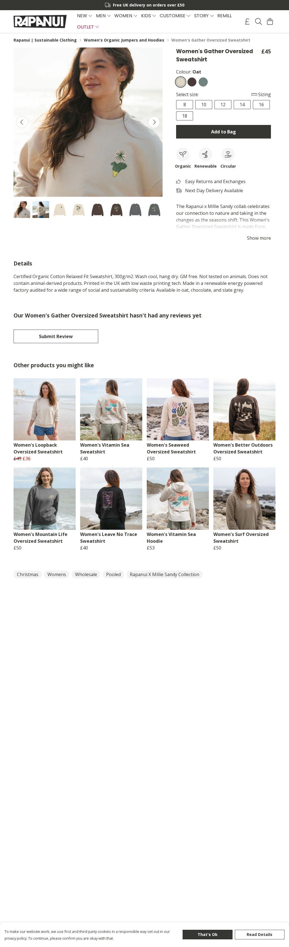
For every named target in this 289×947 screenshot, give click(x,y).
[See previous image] (22, 122)
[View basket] (269, 21)
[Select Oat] (180, 82)
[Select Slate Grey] (203, 82)
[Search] (258, 21)
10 (203, 104)
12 (222, 104)
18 (184, 116)
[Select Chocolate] (191, 82)
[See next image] (154, 122)
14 (242, 104)
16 (261, 104)
